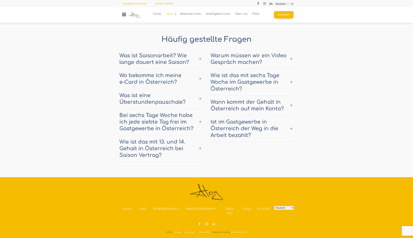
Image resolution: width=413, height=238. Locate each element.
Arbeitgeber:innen (200, 209)
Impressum (190, 232)
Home (127, 209)
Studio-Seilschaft (239, 232)
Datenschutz (204, 232)
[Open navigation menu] (124, 15)
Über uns (229, 211)
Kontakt (284, 14)
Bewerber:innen (166, 209)
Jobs (169, 13)
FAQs (247, 209)
